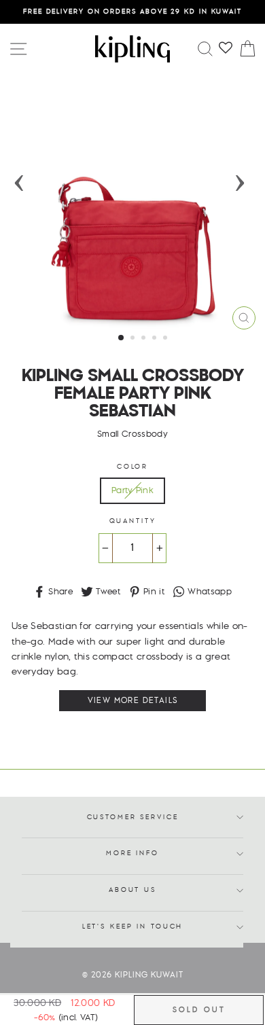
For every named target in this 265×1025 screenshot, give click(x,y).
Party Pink (132, 490)
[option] (132, 12)
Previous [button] (19, 178)
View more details (133, 700)
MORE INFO (132, 853)
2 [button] (133, 339)
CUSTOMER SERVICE (133, 817)
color (132, 467)
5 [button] (166, 339)
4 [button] (155, 339)
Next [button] (239, 178)
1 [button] (121, 338)
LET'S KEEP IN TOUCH (132, 927)
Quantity (132, 521)
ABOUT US (132, 890)
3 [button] (144, 339)
